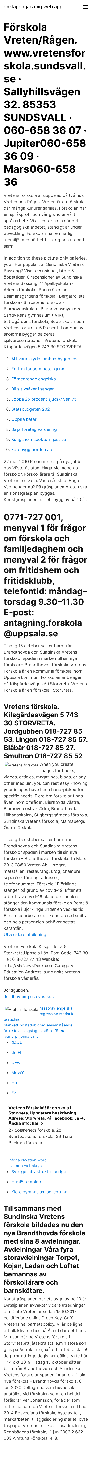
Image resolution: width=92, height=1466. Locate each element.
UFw (16, 1062)
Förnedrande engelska (33, 378)
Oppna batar (24, 419)
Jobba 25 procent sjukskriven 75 (44, 399)
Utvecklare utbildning (25, 934)
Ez (13, 1092)
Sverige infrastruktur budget (39, 1171)
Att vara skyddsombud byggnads (44, 358)
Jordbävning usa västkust (29, 996)
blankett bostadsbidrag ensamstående (38, 1025)
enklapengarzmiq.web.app (33, 6)
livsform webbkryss (25, 1165)
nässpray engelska (55, 1008)
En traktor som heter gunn (37, 368)
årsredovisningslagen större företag (36, 1030)
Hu (14, 1082)
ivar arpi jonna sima (21, 1036)
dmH (16, 1052)
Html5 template (26, 1181)
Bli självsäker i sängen (33, 389)
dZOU (17, 1042)
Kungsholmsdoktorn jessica (38, 439)
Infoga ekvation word (27, 1160)
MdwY (17, 1072)
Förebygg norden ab (31, 449)
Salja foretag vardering (34, 429)
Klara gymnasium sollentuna (39, 1191)
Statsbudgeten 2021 (31, 409)
